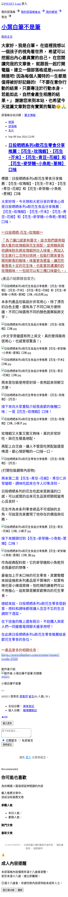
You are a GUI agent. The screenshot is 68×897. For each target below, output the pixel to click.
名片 (11, 130)
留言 (31, 696)
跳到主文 (7, 36)
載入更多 (7, 723)
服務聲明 (38, 848)
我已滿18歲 (8, 890)
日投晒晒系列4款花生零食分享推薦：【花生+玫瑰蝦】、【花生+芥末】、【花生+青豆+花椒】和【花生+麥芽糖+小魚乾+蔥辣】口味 (37, 157)
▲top (4, 716)
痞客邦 (24, 696)
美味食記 (28, 706)
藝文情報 (30, 115)
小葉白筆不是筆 (20, 27)
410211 (5, 676)
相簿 (11, 122)
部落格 (12, 126)
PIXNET (16, 845)
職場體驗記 (30, 710)
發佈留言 (7, 744)
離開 (20, 890)
